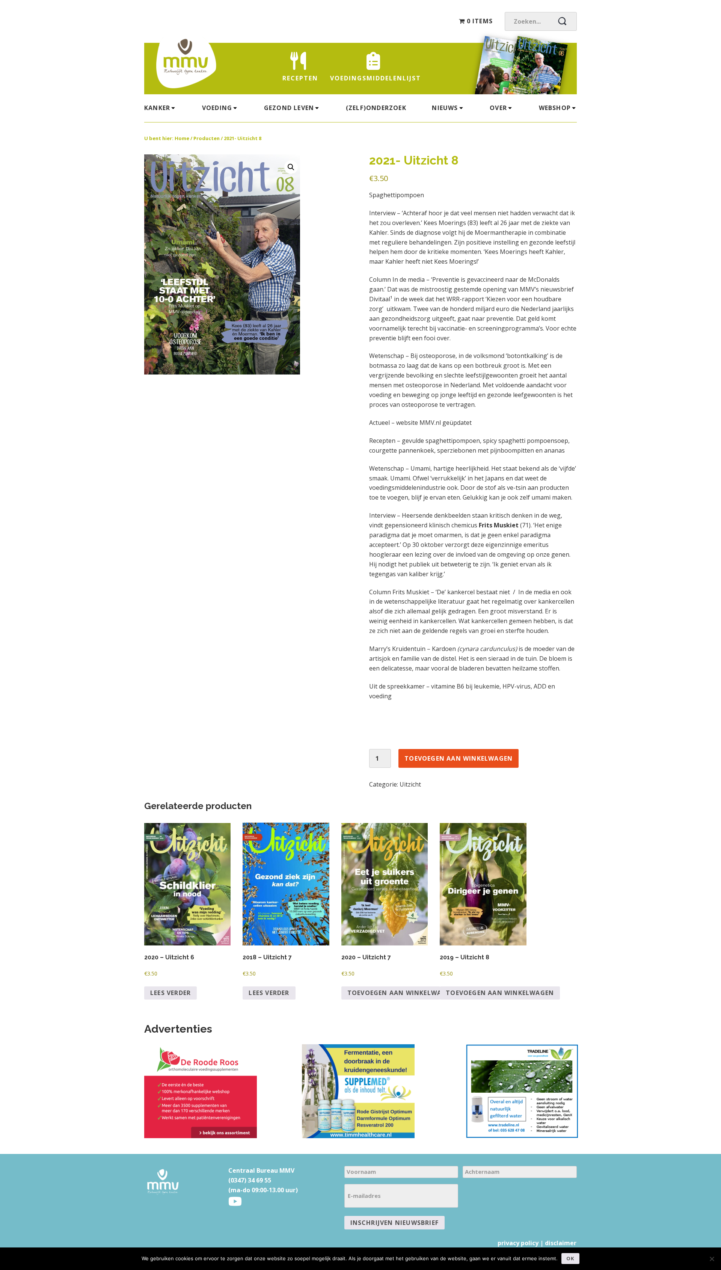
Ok (570, 1258)
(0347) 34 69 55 (249, 1180)
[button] (291, 167)
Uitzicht (410, 784)
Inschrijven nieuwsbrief (394, 1223)
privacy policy (518, 1243)
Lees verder (170, 993)
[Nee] (711, 1258)
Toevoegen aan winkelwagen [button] (401, 993)
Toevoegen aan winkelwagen (458, 758)
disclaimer (560, 1243)
